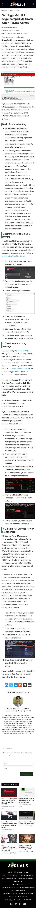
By (2, 27)
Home (5, 10)
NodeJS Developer (10, 711)
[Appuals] (18, 4)
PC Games (17, 10)
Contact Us (18, 881)
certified (10, 33)
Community (18, 872)
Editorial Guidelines (9, 878)
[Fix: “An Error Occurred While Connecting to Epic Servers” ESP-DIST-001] (9, 792)
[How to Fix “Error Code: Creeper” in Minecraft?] (27, 815)
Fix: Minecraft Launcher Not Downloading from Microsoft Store (26, 800)
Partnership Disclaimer (26, 878)
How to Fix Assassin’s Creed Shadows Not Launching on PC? (26, 847)
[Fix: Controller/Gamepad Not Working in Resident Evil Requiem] (9, 838)
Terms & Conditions (26, 875)
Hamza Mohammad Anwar (9, 27)
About (10, 872)
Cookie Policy (12, 875)
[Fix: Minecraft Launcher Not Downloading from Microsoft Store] (27, 792)
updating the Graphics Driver (13, 256)
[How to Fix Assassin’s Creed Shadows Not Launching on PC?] (27, 838)
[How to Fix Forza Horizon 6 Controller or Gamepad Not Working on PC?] (9, 815)
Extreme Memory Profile (19, 369)
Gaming (10, 10)
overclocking (23, 351)
